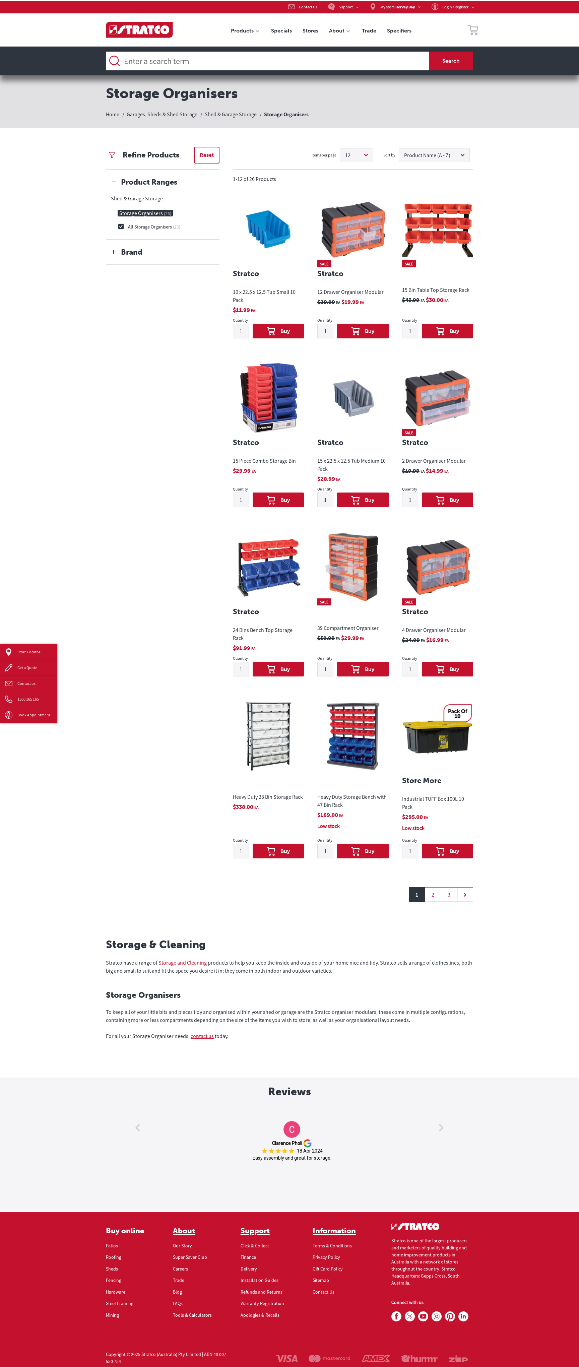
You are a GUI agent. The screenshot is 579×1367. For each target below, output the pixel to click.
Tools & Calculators (192, 1315)
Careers (180, 1269)
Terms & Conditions (332, 1246)
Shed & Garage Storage (137, 198)
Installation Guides (259, 1280)
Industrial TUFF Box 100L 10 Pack (433, 802)
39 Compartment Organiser (348, 628)
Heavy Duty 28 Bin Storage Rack (268, 796)
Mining (112, 1315)
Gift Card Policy (328, 1269)
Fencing (113, 1280)
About (184, 1231)
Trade (178, 1280)
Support (255, 1231)
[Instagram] (437, 1316)
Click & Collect (255, 1246)
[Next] (465, 894)
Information (334, 1231)
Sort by (389, 154)
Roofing (113, 1257)
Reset (207, 155)
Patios (112, 1246)
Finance (248, 1257)
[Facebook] (396, 1316)
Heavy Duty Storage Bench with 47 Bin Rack (352, 800)
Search (451, 61)
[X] (410, 1316)
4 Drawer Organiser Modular (434, 630)
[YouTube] (423, 1316)
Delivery (249, 1269)
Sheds (112, 1269)
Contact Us (323, 1292)
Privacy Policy (326, 1257)
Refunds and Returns (261, 1292)
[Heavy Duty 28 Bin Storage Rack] (268, 742)
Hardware (115, 1292)
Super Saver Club (190, 1257)
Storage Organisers (145, 213)
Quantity (240, 320)
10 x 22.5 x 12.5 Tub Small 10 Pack (264, 295)
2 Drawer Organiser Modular (434, 460)
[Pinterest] (450, 1316)
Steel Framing (119, 1303)
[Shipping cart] (473, 31)
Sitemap (321, 1280)
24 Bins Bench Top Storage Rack (263, 634)
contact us (202, 1036)
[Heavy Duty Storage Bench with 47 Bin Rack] (352, 742)
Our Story (182, 1246)
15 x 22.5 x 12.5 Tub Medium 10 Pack (351, 464)
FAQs (178, 1303)
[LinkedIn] (463, 1316)
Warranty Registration (262, 1303)
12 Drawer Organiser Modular (350, 291)
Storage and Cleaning (183, 962)
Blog (177, 1292)
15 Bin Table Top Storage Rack (435, 289)
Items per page (324, 154)
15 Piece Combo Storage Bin (264, 460)
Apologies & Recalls (260, 1315)
